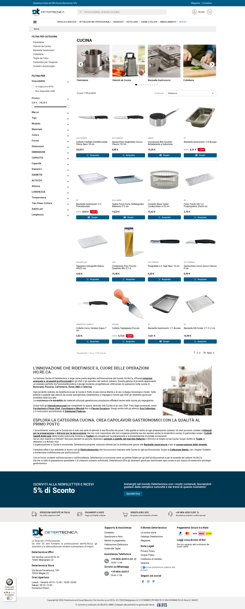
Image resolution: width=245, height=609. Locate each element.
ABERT (151, 138)
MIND (111, 605)
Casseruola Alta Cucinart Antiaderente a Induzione (160, 143)
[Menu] (14, 578)
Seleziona (191, 93)
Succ (211, 353)
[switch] (9, 598)
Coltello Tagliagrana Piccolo (126, 328)
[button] (80, 64)
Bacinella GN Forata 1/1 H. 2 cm (199, 328)
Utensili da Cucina (42, 46)
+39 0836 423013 (120, 571)
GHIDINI (115, 324)
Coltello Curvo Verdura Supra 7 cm (91, 329)
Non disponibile (45, 91)
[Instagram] (148, 581)
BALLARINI (116, 200)
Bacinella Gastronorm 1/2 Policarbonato (88, 205)
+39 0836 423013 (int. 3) (187, 512)
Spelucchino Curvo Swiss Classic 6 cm (200, 267)
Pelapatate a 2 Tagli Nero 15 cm (163, 266)
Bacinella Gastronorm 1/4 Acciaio (200, 142)
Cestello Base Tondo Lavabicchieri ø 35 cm (158, 205)
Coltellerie (38, 54)
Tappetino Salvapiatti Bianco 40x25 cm (90, 267)
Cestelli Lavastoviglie (44, 66)
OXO (114, 262)
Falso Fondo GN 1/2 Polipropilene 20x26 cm (195, 205)
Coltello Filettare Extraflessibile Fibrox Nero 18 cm (91, 143)
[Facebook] (143, 581)
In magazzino (44, 86)
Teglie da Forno (40, 58)
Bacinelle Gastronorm (43, 50)
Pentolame (38, 42)
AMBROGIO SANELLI (85, 324)
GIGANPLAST (81, 262)
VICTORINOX (81, 138)
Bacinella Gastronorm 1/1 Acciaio (164, 328)
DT (185, 138)
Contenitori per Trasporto (45, 62)
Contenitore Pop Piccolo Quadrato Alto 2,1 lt (124, 267)
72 (204, 353)
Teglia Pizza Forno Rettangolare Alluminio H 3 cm (128, 205)
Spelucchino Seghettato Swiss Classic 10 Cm (127, 143)
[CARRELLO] (209, 11)
